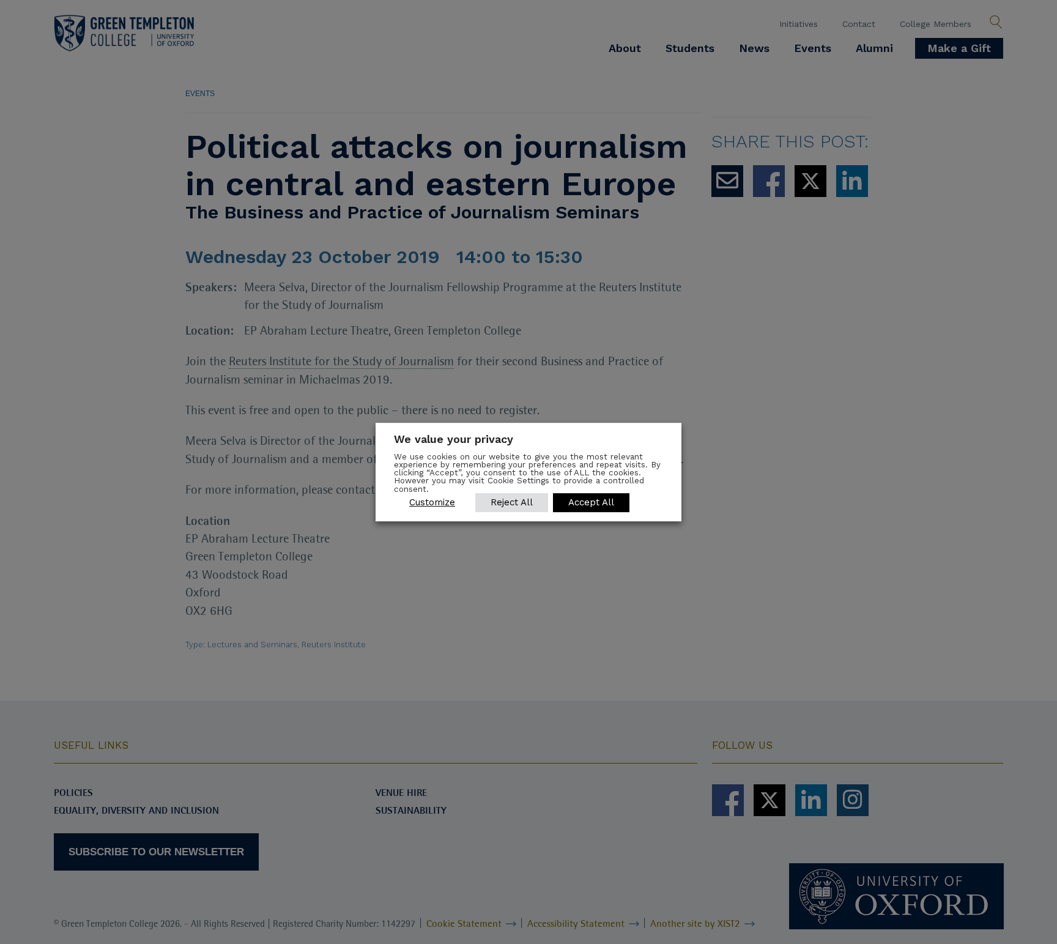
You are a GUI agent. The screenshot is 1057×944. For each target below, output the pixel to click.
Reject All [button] (512, 502)
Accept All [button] (591, 502)
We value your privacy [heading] (453, 439)
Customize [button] (432, 502)
